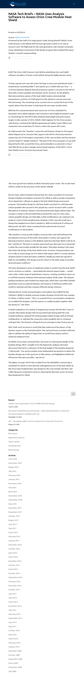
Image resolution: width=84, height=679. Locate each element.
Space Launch (13, 441)
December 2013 (15, 585)
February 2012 (14, 614)
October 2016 (14, 549)
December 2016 (15, 545)
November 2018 (15, 496)
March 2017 (13, 532)
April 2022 (12, 491)
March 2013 (13, 602)
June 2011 (12, 622)
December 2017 (15, 508)
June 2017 (12, 524)
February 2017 (14, 536)
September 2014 (15, 577)
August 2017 (13, 520)
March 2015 (13, 569)
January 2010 (13, 647)
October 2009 (14, 655)
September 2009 (15, 659)
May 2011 (12, 626)
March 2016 (13, 557)
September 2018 (15, 500)
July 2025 (12, 471)
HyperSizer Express (16, 437)
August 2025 (13, 467)
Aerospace (12, 433)
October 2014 (14, 573)
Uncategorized (14, 446)
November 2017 (15, 512)
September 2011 (15, 618)
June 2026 (12, 459)
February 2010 (14, 643)
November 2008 (15, 667)
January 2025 (13, 479)
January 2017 (13, 540)
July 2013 (12, 594)
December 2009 (15, 651)
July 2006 (12, 671)
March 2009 (13, 663)
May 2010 (12, 634)
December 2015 (15, 561)
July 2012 (12, 610)
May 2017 (12, 528)
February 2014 (14, 581)
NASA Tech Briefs (22, 37)
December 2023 (15, 483)
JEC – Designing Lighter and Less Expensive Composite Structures (35, 421)
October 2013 (14, 589)
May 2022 (12, 487)
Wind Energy (13, 450)
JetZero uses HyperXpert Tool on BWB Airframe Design (31, 403)
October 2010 (14, 630)
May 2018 (12, 504)
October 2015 (14, 565)
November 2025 (15, 463)
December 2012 (15, 606)
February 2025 (14, 475)
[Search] (73, 394)
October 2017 (14, 516)
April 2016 (12, 553)
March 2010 (13, 638)
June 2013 (12, 598)
